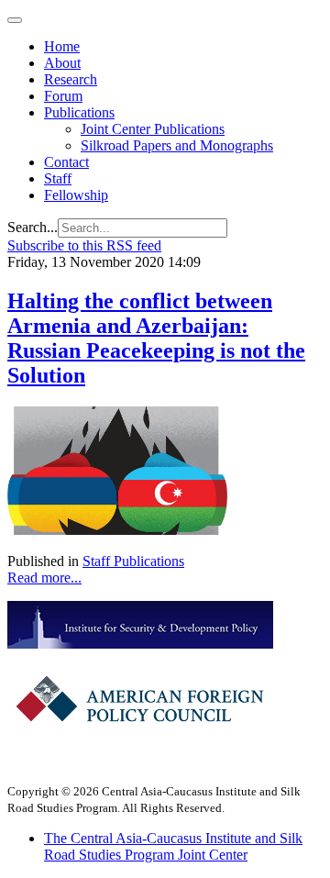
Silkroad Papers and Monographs (177, 145)
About (62, 63)
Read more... (44, 577)
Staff (58, 178)
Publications (79, 112)
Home (62, 46)
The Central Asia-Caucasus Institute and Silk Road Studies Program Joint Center (173, 846)
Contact (66, 162)
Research (70, 79)
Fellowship (76, 195)
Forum (63, 96)
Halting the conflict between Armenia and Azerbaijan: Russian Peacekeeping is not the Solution (156, 338)
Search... (32, 227)
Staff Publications (133, 561)
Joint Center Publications (153, 129)
